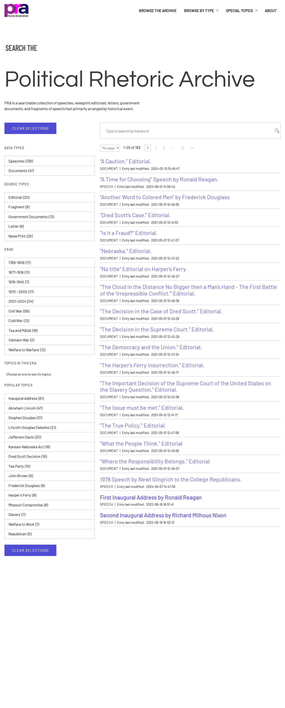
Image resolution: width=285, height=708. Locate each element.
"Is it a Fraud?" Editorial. (129, 232)
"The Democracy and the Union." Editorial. (151, 346)
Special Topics (239, 10)
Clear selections (30, 128)
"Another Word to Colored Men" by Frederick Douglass (165, 196)
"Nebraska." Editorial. (126, 250)
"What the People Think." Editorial (141, 443)
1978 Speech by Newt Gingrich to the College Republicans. (171, 479)
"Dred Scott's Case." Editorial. (135, 214)
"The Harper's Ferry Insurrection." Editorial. (152, 364)
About (271, 10)
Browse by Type (199, 10)
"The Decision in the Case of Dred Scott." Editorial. (161, 311)
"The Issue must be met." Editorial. (142, 407)
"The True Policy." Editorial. (133, 425)
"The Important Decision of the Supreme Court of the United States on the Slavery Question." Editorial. (185, 386)
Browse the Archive (158, 10)
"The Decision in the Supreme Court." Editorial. (157, 329)
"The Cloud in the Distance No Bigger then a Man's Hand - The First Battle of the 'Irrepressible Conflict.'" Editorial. (188, 290)
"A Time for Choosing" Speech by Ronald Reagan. (159, 179)
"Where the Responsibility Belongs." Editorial (155, 461)
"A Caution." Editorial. (125, 161)
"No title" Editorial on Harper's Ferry (143, 268)
